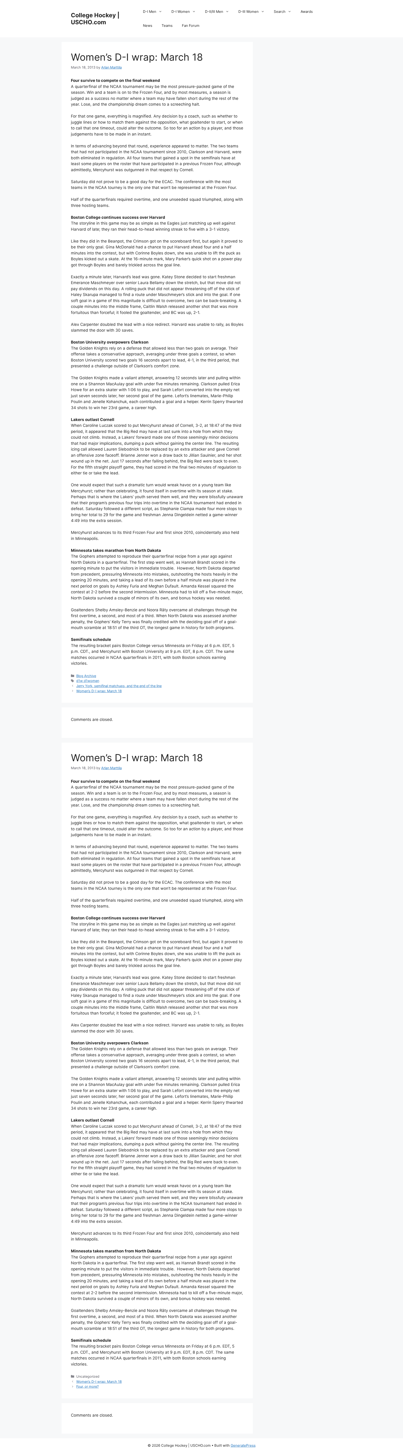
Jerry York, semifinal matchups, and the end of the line (119, 686)
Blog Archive (86, 676)
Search (279, 11)
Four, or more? (87, 1386)
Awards (307, 11)
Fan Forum (190, 25)
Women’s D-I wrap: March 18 (99, 691)
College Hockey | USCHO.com (95, 19)
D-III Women (248, 11)
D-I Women (180, 11)
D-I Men (149, 11)
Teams (167, 25)
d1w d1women (87, 681)
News (147, 25)
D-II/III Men (214, 11)
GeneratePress (243, 1445)
